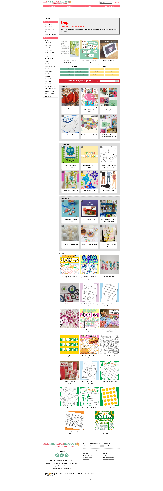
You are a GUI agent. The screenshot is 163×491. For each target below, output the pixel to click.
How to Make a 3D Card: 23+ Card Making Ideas (108, 220)
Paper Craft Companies (50, 63)
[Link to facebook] (57, 455)
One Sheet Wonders (97, 74)
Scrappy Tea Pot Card (109, 60)
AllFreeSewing (86, 459)
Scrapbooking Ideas (49, 91)
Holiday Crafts (48, 50)
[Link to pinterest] (67, 455)
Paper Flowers (48, 71)
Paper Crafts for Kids (50, 68)
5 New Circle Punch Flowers (69, 330)
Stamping (112, 74)
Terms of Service (57, 468)
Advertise (59, 460)
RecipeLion (105, 453)
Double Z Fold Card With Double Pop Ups (69, 382)
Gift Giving (47, 47)
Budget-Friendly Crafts (67, 71)
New (60, 254)
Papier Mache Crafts (49, 78)
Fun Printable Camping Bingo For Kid (89, 61)
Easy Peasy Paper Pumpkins (70, 108)
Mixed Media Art (49, 58)
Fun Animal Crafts (97, 68)
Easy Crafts (97, 71)
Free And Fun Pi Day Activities (110, 356)
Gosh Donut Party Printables (89, 244)
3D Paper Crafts (111, 68)
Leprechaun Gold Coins (109, 408)
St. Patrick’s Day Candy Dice (89, 408)
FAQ (72, 460)
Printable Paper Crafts (67, 74)
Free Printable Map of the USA (89, 135)
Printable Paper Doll (108, 190)
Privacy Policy (89, 81)
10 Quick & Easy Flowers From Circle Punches (109, 331)
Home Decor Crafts (49, 52)
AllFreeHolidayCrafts (87, 455)
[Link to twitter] (62, 455)
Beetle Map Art (69, 304)
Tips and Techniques (49, 93)
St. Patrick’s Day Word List (110, 382)
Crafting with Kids (67, 68)
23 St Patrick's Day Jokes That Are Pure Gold (104, 433)
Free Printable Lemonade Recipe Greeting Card (69, 61)
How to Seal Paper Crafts (89, 219)
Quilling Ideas (48, 31)
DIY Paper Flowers (49, 29)
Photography (48, 83)
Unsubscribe (67, 468)
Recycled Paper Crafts (50, 86)
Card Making (48, 42)
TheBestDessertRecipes (108, 457)
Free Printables (48, 24)
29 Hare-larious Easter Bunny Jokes (89, 331)
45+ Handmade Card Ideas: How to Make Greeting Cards (108, 135)
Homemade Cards (81, 68)
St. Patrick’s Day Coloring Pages (69, 408)
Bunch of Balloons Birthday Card (108, 245)
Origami (47, 61)
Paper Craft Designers (50, 66)
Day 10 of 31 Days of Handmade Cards (70, 166)
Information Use (95, 81)
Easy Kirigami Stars (89, 190)
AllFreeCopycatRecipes (108, 459)
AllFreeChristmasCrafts (88, 457)
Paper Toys (47, 76)
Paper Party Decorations (50, 34)
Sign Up (101, 445)
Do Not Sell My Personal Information (56, 463)
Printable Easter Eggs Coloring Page (89, 305)
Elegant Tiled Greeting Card (70, 190)
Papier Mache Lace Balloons (70, 244)
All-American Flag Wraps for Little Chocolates (70, 220)
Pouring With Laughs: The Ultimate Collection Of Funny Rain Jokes (89, 278)
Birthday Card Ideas (49, 26)
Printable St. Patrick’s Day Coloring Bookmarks (74, 433)
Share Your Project (63, 466)
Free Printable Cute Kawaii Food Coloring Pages (109, 166)
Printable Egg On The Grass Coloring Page (89, 382)
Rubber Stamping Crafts (50, 88)
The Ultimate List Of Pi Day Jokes (89, 356)
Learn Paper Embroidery (70, 135)
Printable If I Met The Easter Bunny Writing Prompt (109, 305)
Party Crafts (48, 81)
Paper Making (48, 73)
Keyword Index (73, 463)
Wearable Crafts (48, 96)
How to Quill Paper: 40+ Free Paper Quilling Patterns (108, 109)
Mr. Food (105, 455)
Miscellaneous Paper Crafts (50, 56)
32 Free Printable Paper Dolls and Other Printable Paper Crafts (89, 109)
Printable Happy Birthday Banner (89, 166)
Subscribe (47, 18)
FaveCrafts (85, 453)
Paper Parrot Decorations (109, 276)
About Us (52, 460)
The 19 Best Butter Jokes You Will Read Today (69, 277)
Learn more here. (91, 473)
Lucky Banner (69, 356)
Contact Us (66, 460)
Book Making (48, 40)
